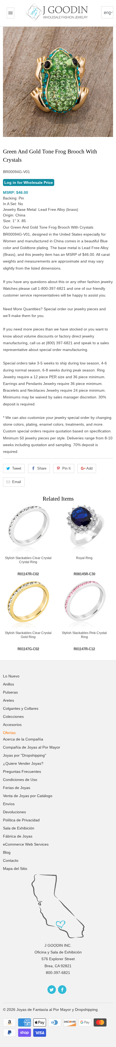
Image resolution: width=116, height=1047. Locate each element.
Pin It (66, 468)
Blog (7, 852)
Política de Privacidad (21, 820)
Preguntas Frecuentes (22, 771)
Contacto (10, 860)
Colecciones (13, 716)
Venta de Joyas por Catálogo (27, 796)
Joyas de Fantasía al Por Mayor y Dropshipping (57, 1009)
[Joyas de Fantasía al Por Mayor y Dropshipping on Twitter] (51, 989)
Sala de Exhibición (18, 828)
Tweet (16, 468)
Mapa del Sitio (15, 868)
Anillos (8, 684)
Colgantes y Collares (20, 708)
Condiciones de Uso (20, 779)
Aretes (8, 700)
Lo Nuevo (11, 676)
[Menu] (10, 13)
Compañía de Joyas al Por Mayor (31, 747)
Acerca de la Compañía (23, 739)
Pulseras (10, 692)
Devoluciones (14, 812)
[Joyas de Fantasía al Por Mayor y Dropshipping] (57, 12)
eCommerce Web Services (26, 844)
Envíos (9, 804)
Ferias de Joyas (16, 788)
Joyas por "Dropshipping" (24, 755)
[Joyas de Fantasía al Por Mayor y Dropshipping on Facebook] (62, 989)
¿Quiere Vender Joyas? (23, 763)
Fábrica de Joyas (17, 836)
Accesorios (12, 724)
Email (16, 482)
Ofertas (9, 733)
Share (41, 468)
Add (89, 468)
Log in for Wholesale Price (28, 182)
